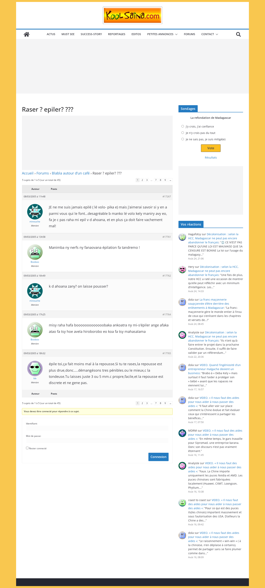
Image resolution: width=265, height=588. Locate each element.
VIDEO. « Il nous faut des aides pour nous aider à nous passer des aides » (213, 402)
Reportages (116, 34)
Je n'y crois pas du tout (200, 133)
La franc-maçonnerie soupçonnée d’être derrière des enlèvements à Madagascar (208, 304)
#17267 (167, 196)
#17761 (167, 236)
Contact (207, 34)
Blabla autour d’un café (71, 173)
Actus (51, 34)
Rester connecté (38, 448)
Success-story (91, 34)
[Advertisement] (132, 66)
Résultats (211, 157)
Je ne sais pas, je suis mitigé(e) (205, 139)
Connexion (158, 457)
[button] (175, 34)
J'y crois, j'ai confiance (200, 126)
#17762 (167, 275)
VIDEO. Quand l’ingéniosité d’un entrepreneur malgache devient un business (214, 369)
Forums (189, 34)
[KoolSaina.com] (26, 34)
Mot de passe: (33, 436)
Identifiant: (31, 423)
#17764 (167, 314)
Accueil (28, 173)
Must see (67, 34)
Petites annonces (160, 34)
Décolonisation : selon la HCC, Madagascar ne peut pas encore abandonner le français (213, 238)
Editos (136, 34)
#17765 (167, 353)
